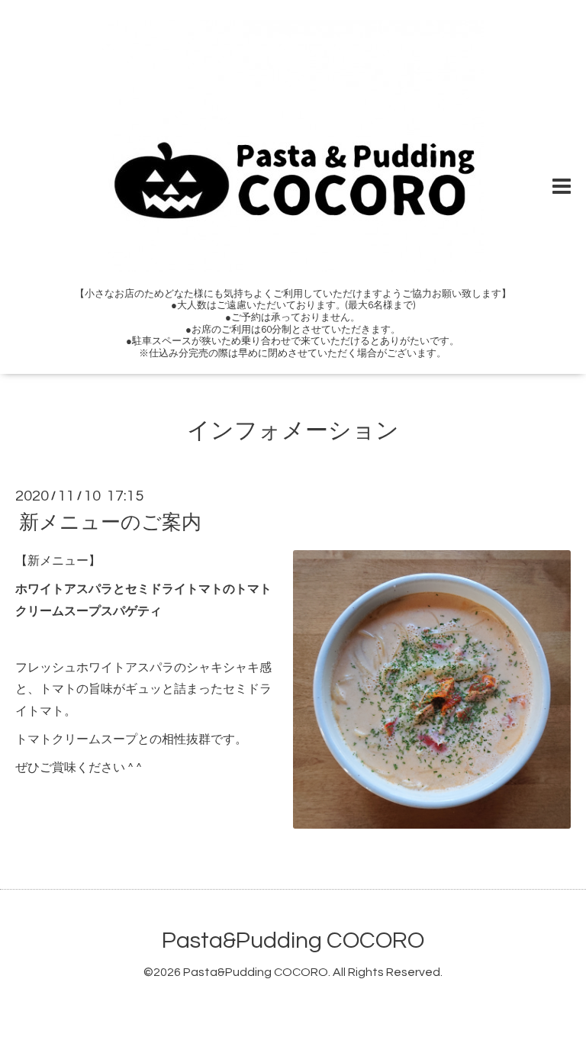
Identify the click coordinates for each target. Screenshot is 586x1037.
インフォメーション (293, 431)
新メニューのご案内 (110, 523)
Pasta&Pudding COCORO (293, 940)
